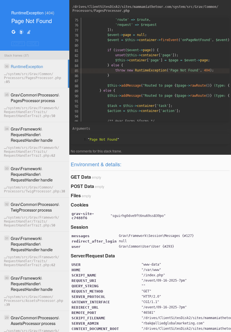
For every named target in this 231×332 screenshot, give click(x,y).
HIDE (32, 44)
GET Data (81, 177)
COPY (18, 44)
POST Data (82, 186)
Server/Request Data (93, 255)
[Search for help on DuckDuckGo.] (21, 32)
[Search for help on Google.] (13, 32)
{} (156, 236)
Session (79, 227)
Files (76, 195)
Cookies (79, 204)
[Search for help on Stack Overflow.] (28, 32)
